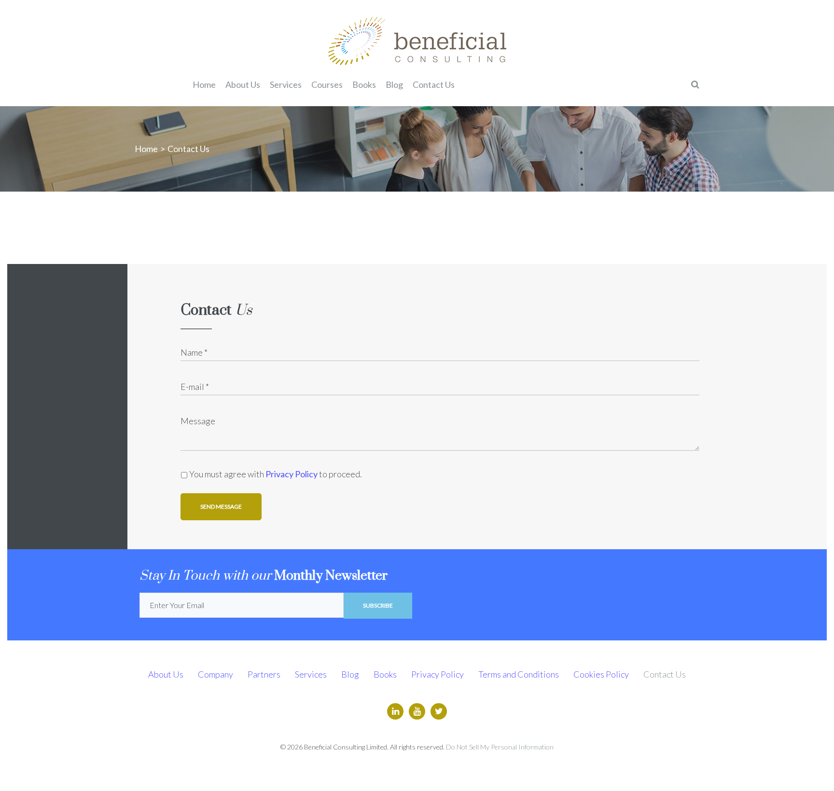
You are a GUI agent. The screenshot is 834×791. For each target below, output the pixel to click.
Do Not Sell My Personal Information (500, 747)
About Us (165, 674)
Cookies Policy (601, 674)
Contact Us (664, 674)
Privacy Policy (291, 474)
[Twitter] (439, 711)
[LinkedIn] (395, 711)
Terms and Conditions (518, 674)
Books (385, 674)
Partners (264, 674)
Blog (350, 674)
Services (311, 674)
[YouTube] (417, 711)
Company (215, 674)
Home (146, 148)
